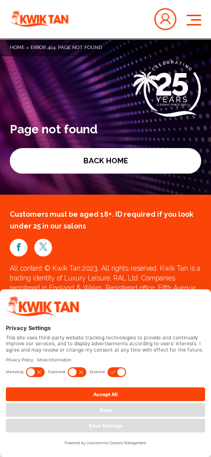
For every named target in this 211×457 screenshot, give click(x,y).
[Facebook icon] (18, 247)
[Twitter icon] (43, 247)
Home (17, 47)
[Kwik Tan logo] (39, 19)
